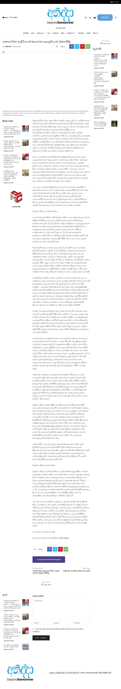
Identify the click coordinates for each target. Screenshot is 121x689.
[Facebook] (85, 17)
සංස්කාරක (8, 46)
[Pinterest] (82, 46)
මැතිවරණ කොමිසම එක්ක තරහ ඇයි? (76, 571)
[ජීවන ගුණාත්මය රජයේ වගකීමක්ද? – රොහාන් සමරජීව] (114, 124)
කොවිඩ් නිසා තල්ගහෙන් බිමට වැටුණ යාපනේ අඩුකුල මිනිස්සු (45, 572)
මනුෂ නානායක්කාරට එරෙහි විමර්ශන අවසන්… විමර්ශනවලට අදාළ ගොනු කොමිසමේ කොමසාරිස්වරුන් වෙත (12, 130)
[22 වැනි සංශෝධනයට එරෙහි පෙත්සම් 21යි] (25, 647)
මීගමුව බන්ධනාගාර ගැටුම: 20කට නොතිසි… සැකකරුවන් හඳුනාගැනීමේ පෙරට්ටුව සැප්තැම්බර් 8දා (12, 144)
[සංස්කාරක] (16, 196)
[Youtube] (94, 17)
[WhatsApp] (88, 46)
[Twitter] (90, 17)
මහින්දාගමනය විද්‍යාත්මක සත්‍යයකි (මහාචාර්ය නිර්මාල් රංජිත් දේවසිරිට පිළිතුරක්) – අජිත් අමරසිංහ (10, 175)
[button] (116, 17)
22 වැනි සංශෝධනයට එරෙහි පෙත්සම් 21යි (11, 646)
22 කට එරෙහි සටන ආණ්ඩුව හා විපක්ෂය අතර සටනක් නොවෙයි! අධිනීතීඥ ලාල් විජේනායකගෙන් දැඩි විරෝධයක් (12, 159)
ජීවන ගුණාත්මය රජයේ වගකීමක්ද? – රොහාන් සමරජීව (101, 124)
